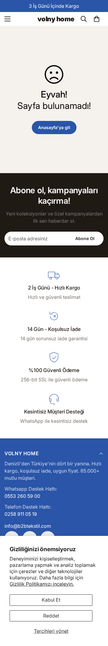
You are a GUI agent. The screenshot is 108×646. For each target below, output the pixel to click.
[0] (97, 19)
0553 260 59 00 (22, 496)
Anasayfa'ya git (54, 127)
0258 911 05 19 (20, 514)
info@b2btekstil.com (27, 526)
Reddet (51, 616)
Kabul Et (51, 600)
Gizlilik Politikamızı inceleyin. (42, 584)
